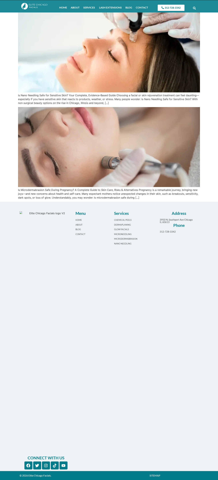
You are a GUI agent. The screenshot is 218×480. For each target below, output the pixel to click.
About (75, 7)
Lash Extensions (110, 7)
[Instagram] (46, 465)
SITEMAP (155, 475)
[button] (194, 8)
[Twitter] (37, 465)
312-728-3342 (168, 231)
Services (89, 7)
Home (63, 7)
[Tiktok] (55, 465)
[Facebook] (28, 465)
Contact (142, 7)
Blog (128, 7)
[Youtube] (64, 465)
